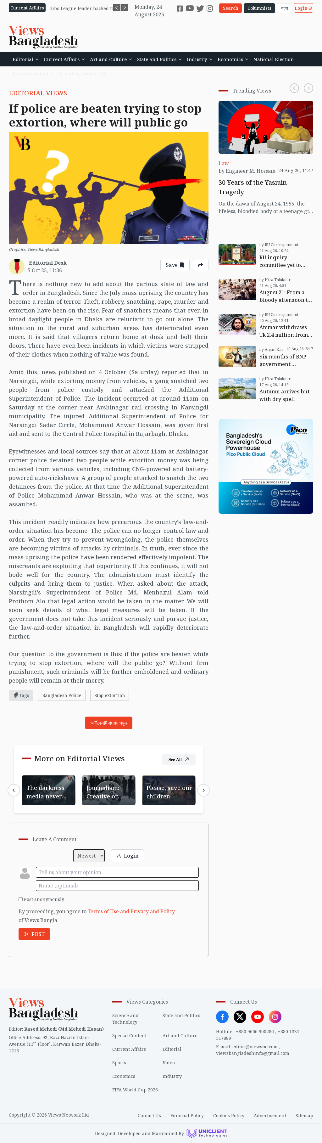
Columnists (259, 8)
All (103, 73)
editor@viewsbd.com (255, 1047)
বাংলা (284, 8)
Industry (197, 59)
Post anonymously (44, 899)
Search (230, 8)
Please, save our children (161, 782)
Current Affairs (62, 59)
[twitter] (200, 8)
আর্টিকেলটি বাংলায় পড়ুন (108, 722)
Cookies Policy (228, 1115)
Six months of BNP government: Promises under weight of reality (258, 349)
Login (301, 8)
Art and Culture (108, 59)
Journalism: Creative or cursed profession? (108, 782)
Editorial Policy (187, 1115)
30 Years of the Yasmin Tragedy (256, 104)
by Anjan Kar (271, 349)
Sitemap (304, 1115)
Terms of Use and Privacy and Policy (131, 911)
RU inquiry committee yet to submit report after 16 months (261, 245)
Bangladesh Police (61, 695)
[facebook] (179, 8)
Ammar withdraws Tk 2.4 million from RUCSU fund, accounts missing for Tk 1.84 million (265, 318)
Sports (119, 1063)
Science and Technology (125, 1018)
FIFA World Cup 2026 (135, 1090)
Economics (230, 59)
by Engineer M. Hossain (247, 170)
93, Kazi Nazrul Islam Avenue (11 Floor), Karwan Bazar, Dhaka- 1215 (55, 1044)
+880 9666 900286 (255, 1031)
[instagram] (210, 8)
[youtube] (190, 8)
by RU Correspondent (278, 244)
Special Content (30, 73)
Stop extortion (109, 695)
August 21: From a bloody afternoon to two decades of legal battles (265, 280)
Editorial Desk (48, 262)
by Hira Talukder (275, 279)
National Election (273, 59)
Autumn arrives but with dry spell (260, 375)
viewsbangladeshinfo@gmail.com (252, 1053)
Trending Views (77, 73)
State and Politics (156, 59)
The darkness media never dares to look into (46, 786)
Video (169, 1063)
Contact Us (149, 1115)
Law (224, 163)
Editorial (23, 59)
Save (172, 265)
